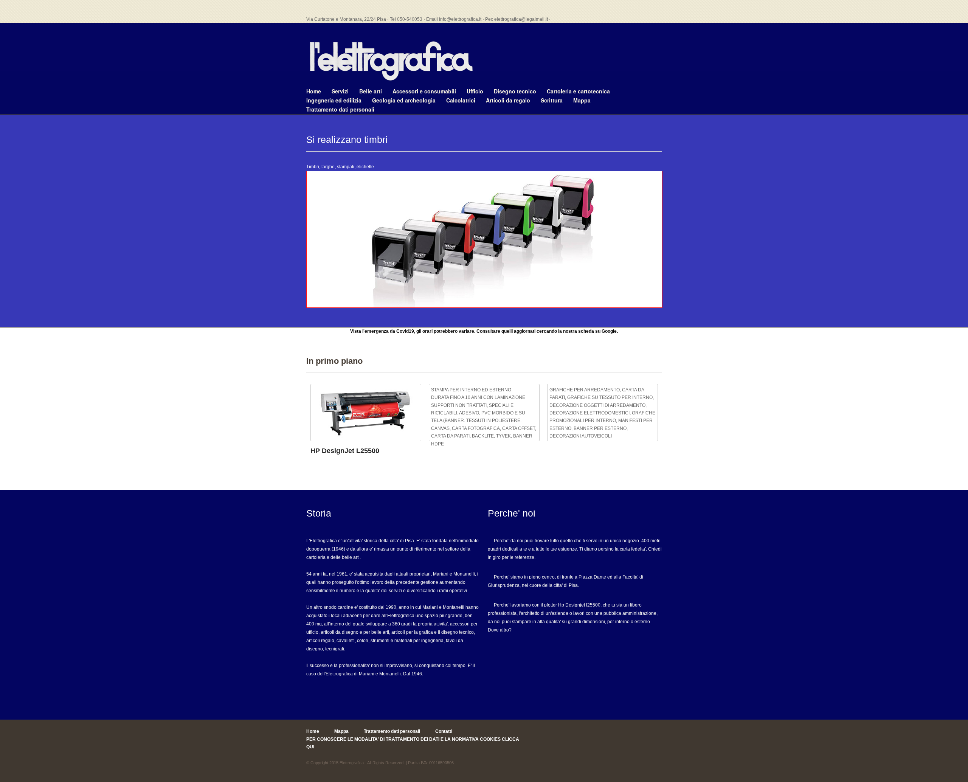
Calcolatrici (460, 100)
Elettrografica (352, 762)
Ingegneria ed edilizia (333, 100)
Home (313, 91)
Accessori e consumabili (424, 91)
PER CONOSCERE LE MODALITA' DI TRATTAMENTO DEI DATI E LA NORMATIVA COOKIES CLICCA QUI (412, 743)
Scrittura (552, 100)
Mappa (582, 100)
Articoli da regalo (508, 100)
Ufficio (475, 91)
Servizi (340, 91)
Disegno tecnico (515, 91)
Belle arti (370, 91)
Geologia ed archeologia (404, 100)
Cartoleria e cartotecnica (578, 91)
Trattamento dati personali (340, 109)
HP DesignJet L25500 (344, 451)
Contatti (443, 731)
